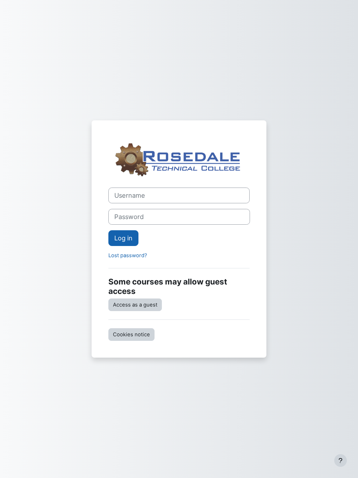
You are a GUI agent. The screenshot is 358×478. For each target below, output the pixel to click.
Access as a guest (135, 305)
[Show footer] (340, 460)
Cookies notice (131, 334)
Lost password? (127, 255)
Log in (123, 238)
